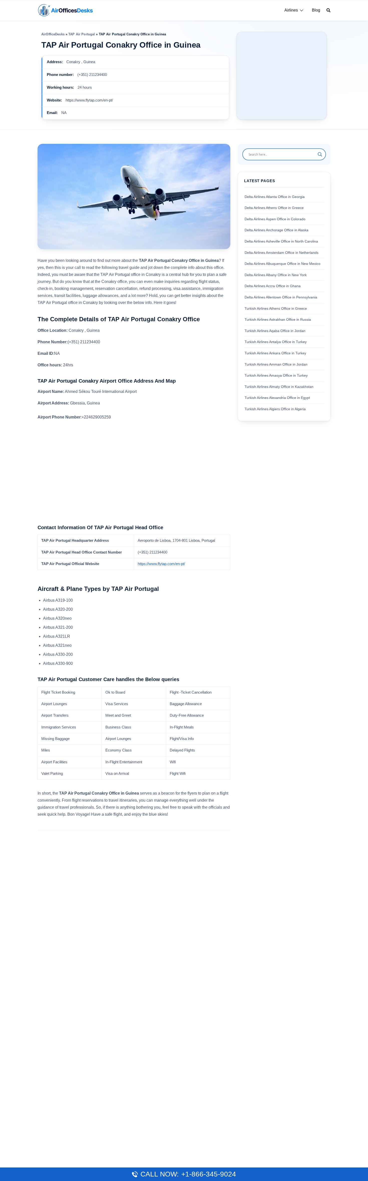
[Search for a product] (328, 10)
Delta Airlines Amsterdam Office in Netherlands (281, 252)
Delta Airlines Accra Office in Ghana (273, 286)
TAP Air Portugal (81, 34)
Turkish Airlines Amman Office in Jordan (276, 364)
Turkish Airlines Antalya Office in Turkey (276, 342)
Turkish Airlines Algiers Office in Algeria (275, 409)
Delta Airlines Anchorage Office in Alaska (276, 230)
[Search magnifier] (319, 154)
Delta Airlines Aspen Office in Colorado (275, 219)
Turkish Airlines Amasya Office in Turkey (276, 375)
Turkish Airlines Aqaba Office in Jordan (275, 331)
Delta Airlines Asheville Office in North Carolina (281, 241)
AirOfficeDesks (53, 34)
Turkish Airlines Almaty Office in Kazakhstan (279, 387)
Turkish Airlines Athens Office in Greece (276, 308)
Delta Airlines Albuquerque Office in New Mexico (282, 264)
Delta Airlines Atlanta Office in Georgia (275, 197)
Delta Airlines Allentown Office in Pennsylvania (281, 297)
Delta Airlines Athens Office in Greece (274, 208)
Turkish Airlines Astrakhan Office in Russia (278, 319)
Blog (316, 10)
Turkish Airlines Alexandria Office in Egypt (277, 398)
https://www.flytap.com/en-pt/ (161, 564)
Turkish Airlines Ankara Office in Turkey (275, 353)
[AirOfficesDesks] (65, 10)
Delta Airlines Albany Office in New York (276, 275)
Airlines (291, 10)
